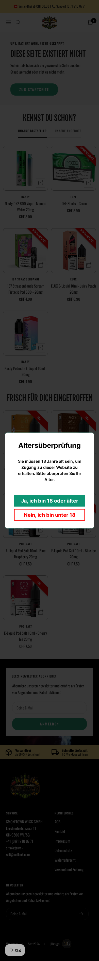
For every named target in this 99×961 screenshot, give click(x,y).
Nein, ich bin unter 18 (49, 515)
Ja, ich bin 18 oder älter (49, 501)
